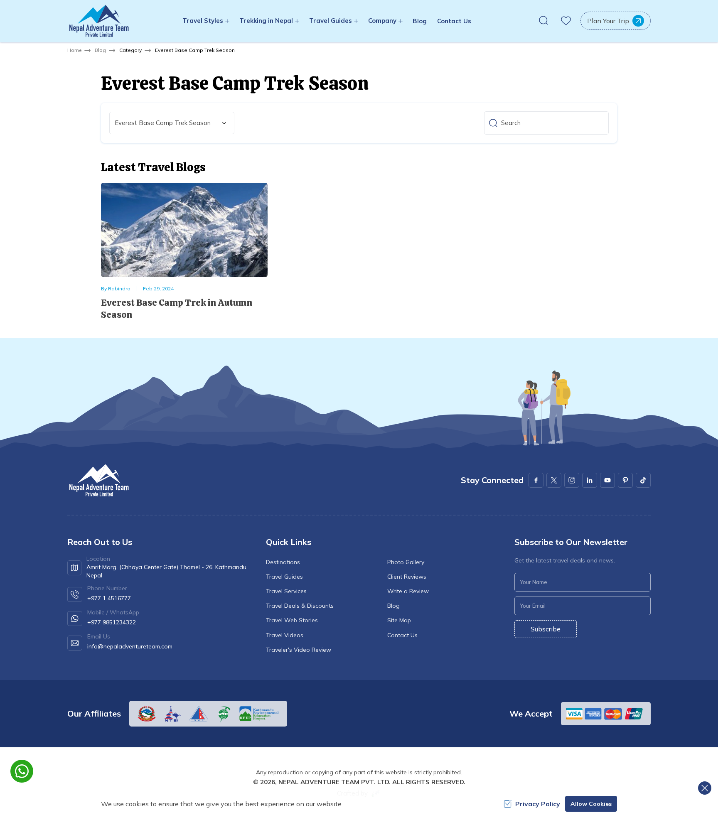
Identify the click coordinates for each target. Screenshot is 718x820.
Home (74, 50)
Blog (420, 21)
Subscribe (546, 629)
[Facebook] (536, 480)
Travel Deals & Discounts (300, 605)
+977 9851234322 (111, 622)
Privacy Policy (537, 804)
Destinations (283, 562)
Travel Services (286, 591)
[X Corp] (553, 480)
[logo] (98, 480)
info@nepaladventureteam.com (129, 646)
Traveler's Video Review (298, 649)
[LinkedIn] (589, 480)
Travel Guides (284, 576)
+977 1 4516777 (109, 598)
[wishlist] (566, 20)
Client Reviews (406, 576)
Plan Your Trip (608, 21)
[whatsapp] (21, 771)
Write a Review (408, 591)
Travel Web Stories (292, 620)
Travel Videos (284, 635)
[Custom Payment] (605, 713)
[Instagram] (571, 480)
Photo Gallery (405, 562)
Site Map (399, 620)
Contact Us (454, 21)
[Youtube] (607, 480)
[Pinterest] (625, 480)
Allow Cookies (591, 804)
